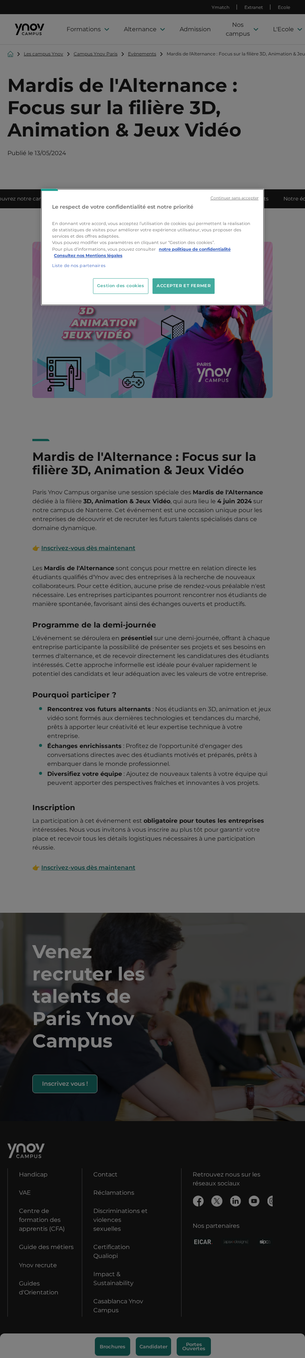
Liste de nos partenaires (79, 265)
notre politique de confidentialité (195, 249)
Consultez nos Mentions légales (88, 255)
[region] (152, 247)
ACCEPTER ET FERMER (184, 285)
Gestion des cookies (120, 285)
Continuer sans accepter (235, 198)
